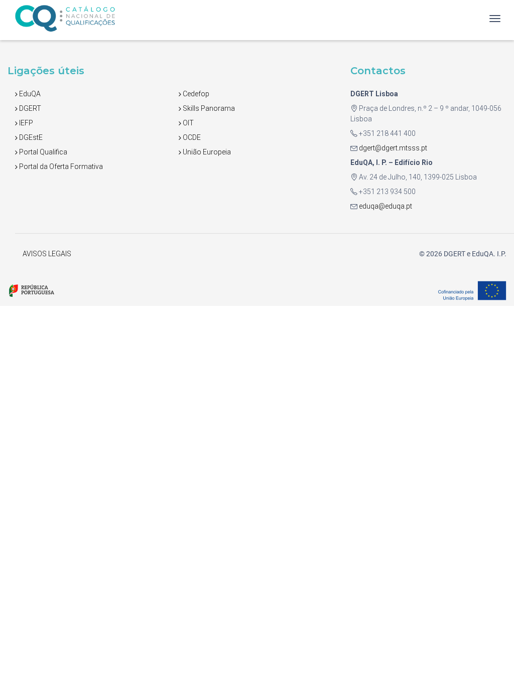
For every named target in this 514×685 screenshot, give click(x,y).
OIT (187, 123)
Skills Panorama (208, 108)
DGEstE (30, 137)
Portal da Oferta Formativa (60, 166)
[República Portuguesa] (31, 290)
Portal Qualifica (42, 152)
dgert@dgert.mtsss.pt (392, 148)
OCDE (191, 137)
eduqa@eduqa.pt (384, 206)
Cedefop (195, 94)
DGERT (29, 108)
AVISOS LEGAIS (47, 254)
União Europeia (206, 152)
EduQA (29, 94)
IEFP (25, 123)
